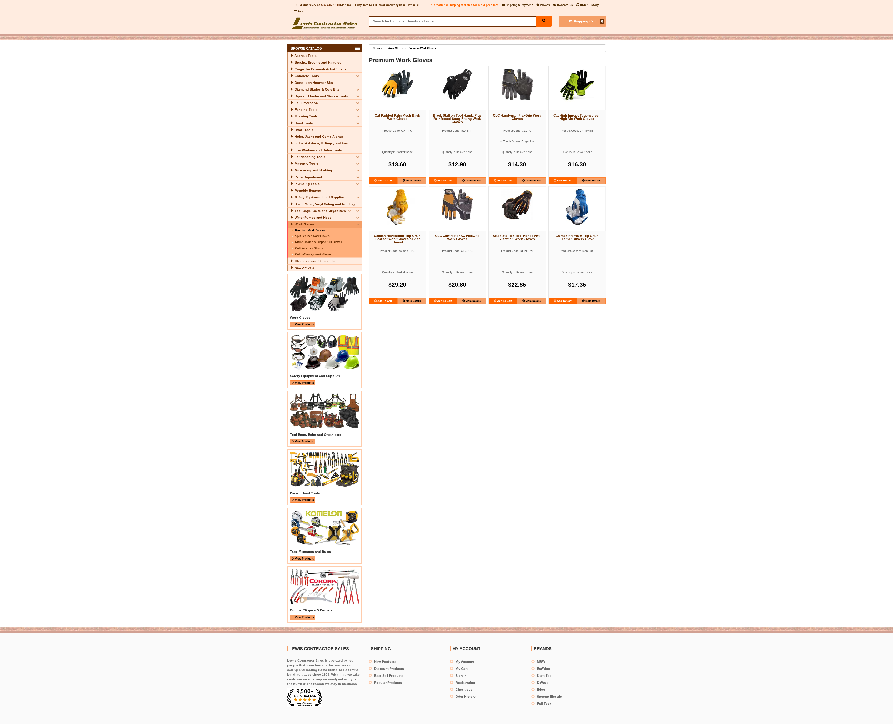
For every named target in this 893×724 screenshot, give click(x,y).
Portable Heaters (307, 190)
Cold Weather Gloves (309, 248)
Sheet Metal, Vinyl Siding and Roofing (324, 204)
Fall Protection (306, 103)
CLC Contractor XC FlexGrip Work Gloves (457, 237)
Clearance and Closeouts (314, 261)
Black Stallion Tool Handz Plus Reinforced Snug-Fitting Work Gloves (457, 119)
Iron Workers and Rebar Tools (318, 150)
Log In (301, 10)
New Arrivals (304, 268)
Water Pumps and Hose (312, 217)
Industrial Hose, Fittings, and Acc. (321, 143)
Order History (589, 5)
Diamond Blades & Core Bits (317, 89)
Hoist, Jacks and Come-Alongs (319, 136)
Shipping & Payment (519, 5)
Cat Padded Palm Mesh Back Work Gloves (397, 117)
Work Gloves (304, 224)
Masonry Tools (306, 163)
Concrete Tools (306, 76)
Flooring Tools (306, 116)
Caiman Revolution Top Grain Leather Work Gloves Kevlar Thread (397, 239)
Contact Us (564, 5)
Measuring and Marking (313, 170)
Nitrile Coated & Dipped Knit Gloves (318, 242)
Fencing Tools (305, 109)
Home (379, 48)
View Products (304, 324)
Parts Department (308, 177)
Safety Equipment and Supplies (319, 197)
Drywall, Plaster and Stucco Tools (321, 96)
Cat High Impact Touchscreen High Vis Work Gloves (576, 117)
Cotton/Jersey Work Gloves (313, 254)
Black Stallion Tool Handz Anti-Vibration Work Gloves (517, 237)
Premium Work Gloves (310, 230)
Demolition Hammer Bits (313, 82)
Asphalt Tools (305, 55)
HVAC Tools (303, 130)
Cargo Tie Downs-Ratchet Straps (320, 69)
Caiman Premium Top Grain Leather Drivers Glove (577, 237)
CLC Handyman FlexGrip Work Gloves (517, 117)
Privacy (544, 5)
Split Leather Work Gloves (312, 236)
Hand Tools (303, 123)
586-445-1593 (330, 5)
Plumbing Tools (307, 184)
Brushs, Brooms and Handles (317, 62)
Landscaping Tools (309, 157)
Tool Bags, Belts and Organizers (320, 211)
